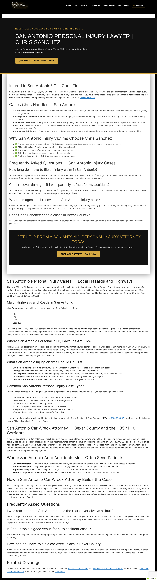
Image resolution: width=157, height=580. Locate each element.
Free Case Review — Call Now (78, 254)
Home (68, 5)
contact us (60, 571)
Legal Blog (123, 5)
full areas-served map (78, 568)
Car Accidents (80, 5)
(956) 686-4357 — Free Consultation (36, 60)
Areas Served (109, 5)
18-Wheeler (95, 5)
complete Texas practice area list (108, 568)
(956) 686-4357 (87, 97)
